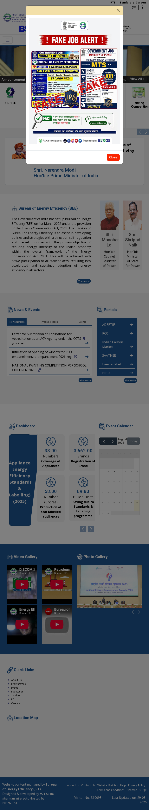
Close (113, 157)
